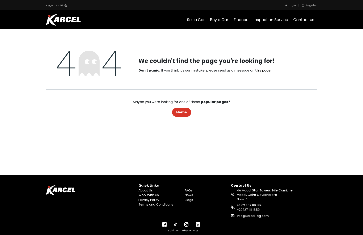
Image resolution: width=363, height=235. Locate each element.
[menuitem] (196, 19)
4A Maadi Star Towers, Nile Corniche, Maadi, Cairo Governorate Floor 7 (265, 194)
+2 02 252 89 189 (249, 205)
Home (181, 112)
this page (263, 70)
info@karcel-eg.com (253, 216)
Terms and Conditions (155, 204)
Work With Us (148, 195)
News (189, 195)
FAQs (188, 190)
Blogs (189, 200)
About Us (145, 190)
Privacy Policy (148, 200)
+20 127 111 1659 (248, 209)
